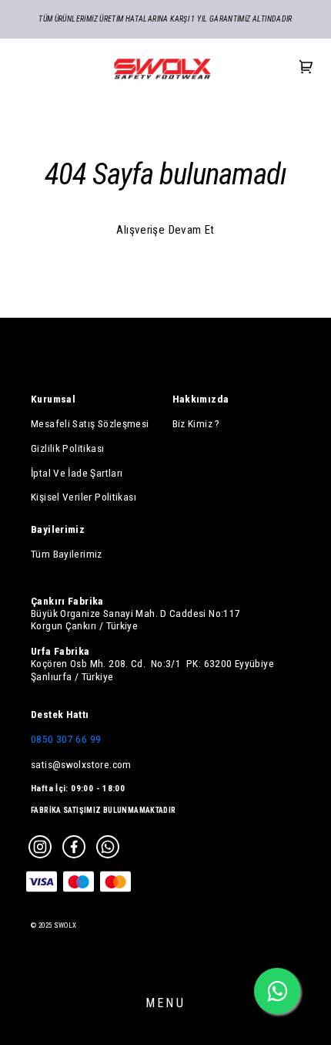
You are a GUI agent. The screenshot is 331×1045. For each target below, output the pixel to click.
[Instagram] (40, 846)
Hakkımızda (200, 399)
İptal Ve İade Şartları (76, 473)
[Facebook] (73, 846)
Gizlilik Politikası (67, 448)
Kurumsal (53, 399)
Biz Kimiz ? (196, 423)
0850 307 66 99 (66, 739)
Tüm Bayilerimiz (66, 554)
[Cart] (306, 68)
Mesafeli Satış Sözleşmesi (90, 423)
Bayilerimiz (58, 529)
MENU (165, 1003)
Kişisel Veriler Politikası (83, 496)
